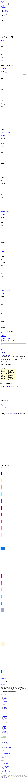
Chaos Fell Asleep (6, 132)
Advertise (5, 763)
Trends (5, 14)
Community (6, 11)
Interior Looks (6, 742)
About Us (5, 765)
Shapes (5, 701)
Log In (2, 1)
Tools (4, 15)
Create (2, 6)
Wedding (5, 733)
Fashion (5, 728)
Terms (4, 768)
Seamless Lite (6, 753)
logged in (9, 386)
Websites (5, 746)
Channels (5, 13)
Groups (5, 717)
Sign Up (2, 2)
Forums (5, 716)
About (3, 761)
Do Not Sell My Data (5, 777)
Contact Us (6, 766)
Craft (4, 726)
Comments (3, 51)
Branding (5, 739)
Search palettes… (4, 3)
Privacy (5, 767)
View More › (4, 467)
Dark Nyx (3, 251)
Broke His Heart (5, 290)
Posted (5, 338)
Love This (3, 60)
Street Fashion (6, 745)
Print (4, 731)
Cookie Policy (6, 771)
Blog (4, 719)
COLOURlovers (4, 7)
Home (4, 729)
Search (2, 5)
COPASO (5, 72)
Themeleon (6, 755)
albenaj (5, 68)
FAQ (4, 770)
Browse (5, 10)
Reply (2, 332)
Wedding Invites (7, 747)
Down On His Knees (6, 172)
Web (4, 732)
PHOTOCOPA (6, 756)
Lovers (5, 718)
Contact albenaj (13, 413)
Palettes (5, 698)
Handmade (5, 741)
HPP (2, 407)
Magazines (5, 743)
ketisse (3, 352)
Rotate (2, 40)
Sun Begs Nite (5, 211)
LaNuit (4, 407)
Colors (4, 697)
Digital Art (5, 727)
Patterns (5, 699)
